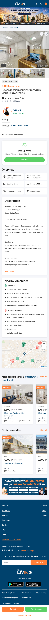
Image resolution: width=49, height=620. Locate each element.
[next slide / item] (48, 73)
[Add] (46, 3)
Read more (9, 271)
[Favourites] (41, 3)
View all (43, 377)
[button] (20, 4)
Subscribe (38, 562)
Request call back (24, 616)
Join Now (24, 160)
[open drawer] (3, 3)
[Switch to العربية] (36, 3)
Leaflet (44, 367)
